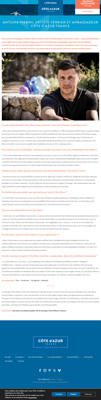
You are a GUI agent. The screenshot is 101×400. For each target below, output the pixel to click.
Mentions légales (39, 382)
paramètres (32, 398)
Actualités (9, 361)
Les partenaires (73, 357)
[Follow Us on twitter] (54, 370)
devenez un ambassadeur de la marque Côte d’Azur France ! (39, 310)
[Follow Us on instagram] (44, 370)
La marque (19, 357)
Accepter (58, 394)
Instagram (35, 280)
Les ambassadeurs (55, 357)
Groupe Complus (56, 379)
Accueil (7, 357)
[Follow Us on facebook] (40, 370)
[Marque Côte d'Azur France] (50, 9)
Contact (21, 361)
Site (17, 280)
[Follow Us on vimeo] (59, 370)
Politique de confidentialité (57, 382)
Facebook (25, 280)
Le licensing (88, 357)
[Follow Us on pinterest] (49, 370)
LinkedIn (44, 280)
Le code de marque (35, 357)
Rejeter (73, 394)
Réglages (88, 394)
